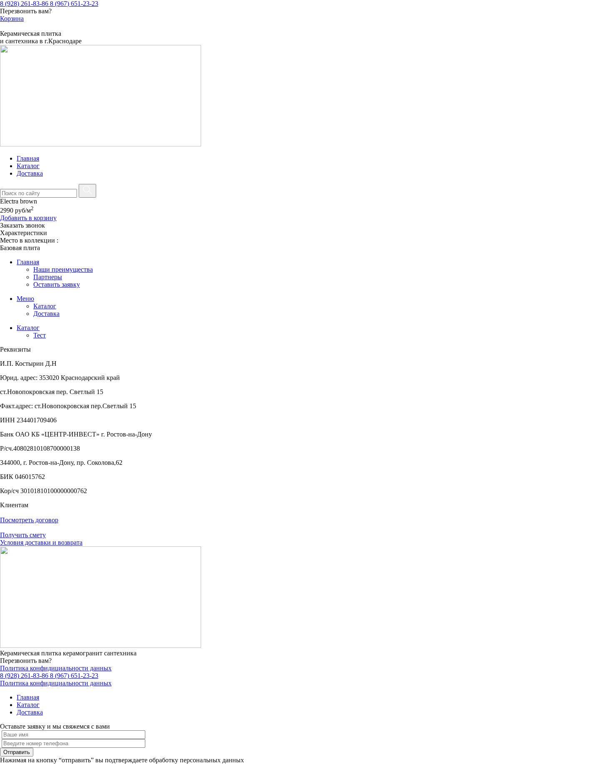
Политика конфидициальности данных (56, 668)
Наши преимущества (63, 269)
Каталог (28, 165)
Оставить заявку (56, 284)
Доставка (30, 173)
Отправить (16, 752)
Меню (25, 298)
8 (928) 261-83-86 (25, 3)
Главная (28, 158)
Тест (39, 335)
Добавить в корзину (28, 217)
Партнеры (47, 276)
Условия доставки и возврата (41, 542)
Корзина (12, 18)
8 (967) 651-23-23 (74, 3)
